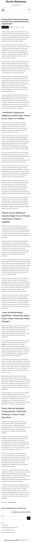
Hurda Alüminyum (16, 1)
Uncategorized (5, 27)
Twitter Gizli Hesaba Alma (8, 532)
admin (23, 27)
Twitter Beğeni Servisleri (8, 530)
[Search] (29, 9)
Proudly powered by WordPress (12, 540)
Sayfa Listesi (5, 525)
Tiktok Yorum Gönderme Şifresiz (10, 527)
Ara (2, 515)
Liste (3, 522)
